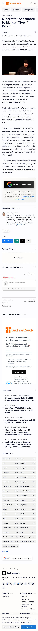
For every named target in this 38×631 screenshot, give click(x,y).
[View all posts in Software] (10, 532)
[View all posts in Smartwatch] (27, 528)
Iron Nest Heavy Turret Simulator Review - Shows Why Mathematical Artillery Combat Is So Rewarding (18, 444)
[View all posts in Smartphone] (10, 528)
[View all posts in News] (10, 518)
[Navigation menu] (3, 3)
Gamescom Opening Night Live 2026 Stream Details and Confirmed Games (19, 399)
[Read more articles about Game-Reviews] (17, 427)
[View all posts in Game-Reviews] (27, 486)
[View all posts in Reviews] (10, 523)
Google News (24, 197)
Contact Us (25, 599)
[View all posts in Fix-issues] (10, 482)
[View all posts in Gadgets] (27, 482)
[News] (6, 10)
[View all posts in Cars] (27, 459)
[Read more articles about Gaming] (15, 395)
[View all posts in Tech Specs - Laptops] (27, 537)
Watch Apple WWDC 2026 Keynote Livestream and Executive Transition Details (19, 410)
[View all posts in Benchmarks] (10, 459)
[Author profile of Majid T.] (5, 32)
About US (24, 597)
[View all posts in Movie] (10, 514)
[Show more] (5, 551)
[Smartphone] (28, 10)
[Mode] (34, 3)
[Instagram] (7, 583)
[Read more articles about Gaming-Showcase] (24, 395)
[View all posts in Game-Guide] (10, 486)
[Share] (34, 32)
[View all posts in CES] (10, 463)
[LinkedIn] (32, 583)
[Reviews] (16, 10)
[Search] (31, 3)
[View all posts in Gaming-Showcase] (27, 491)
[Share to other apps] (28, 241)
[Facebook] (3, 583)
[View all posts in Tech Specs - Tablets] (10, 546)
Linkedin (6, 597)
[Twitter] (10, 583)
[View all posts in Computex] (27, 468)
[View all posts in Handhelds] (27, 495)
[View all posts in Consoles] (10, 472)
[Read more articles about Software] (20, 417)
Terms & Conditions (27, 602)
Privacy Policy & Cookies (26, 605)
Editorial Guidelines (27, 609)
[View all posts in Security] (27, 523)
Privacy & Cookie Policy (11, 627)
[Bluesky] (25, 583)
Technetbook (21, 225)
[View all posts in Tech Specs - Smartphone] (10, 541)
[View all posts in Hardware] (10, 500)
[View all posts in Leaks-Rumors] (10, 505)
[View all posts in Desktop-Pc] (27, 477)
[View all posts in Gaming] (10, 491)
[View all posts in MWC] (27, 514)
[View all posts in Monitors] (27, 509)
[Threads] (29, 583)
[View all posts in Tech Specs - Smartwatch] (27, 541)
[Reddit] (3, 587)
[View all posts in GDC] (10, 495)
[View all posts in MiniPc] (10, 509)
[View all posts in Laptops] (27, 500)
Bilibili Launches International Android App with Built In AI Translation (20, 421)
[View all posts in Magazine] (27, 505)
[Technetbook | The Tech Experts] (13, 3)
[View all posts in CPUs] (27, 472)
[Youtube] (14, 583)
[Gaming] (6, 231)
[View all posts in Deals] (10, 477)
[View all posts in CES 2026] (27, 463)
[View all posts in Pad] (27, 518)
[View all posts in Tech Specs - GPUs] (10, 537)
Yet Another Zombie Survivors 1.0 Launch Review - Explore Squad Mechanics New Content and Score (18, 432)
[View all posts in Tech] (27, 532)
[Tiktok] (18, 583)
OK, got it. (28, 627)
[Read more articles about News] (13, 405)
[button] (7, 241)
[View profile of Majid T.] (12, 213)
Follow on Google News (22, 184)
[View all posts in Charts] (10, 468)
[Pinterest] (21, 583)
